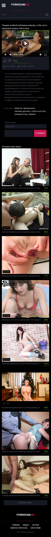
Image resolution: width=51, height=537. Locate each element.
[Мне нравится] (5, 61)
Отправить (40, 133)
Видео (26, 525)
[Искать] (47, 14)
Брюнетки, (19, 108)
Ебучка (35, 525)
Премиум (31, 114)
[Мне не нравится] (9, 61)
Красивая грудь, (21, 114)
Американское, (29, 108)
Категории (35, 528)
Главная (16, 525)
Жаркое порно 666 (19, 528)
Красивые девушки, (22, 111)
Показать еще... (25, 503)
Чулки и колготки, (38, 111)
